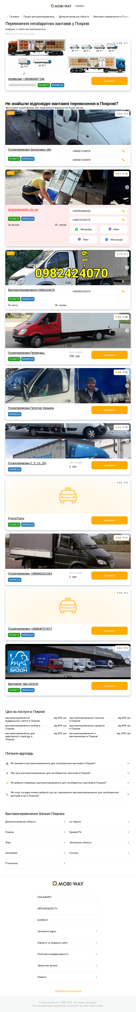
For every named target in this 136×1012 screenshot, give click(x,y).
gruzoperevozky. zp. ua (23, 209)
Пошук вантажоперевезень (39, 16)
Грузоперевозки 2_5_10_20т (27, 463)
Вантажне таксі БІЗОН (23, 684)
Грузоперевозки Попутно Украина (31, 408)
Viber (116, 229)
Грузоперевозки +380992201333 (30, 573)
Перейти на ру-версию (68, 990)
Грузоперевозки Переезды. (26, 353)
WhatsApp (86, 229)
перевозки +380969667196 (26, 79)
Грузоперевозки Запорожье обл (29, 149)
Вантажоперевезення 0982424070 (31, 290)
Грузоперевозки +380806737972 (30, 629)
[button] (65, 202)
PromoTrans (16, 518)
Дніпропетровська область (74, 16)
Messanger (116, 239)
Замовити (109, 81)
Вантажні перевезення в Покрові (112, 16)
